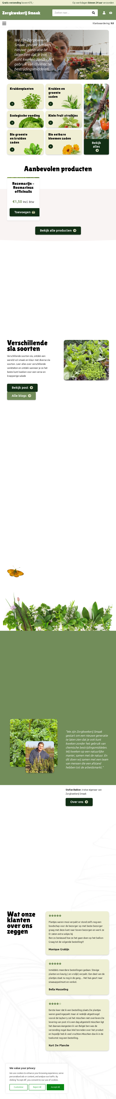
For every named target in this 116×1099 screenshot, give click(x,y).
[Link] (104, 13)
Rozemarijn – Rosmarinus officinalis (23, 187)
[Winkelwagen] (111, 12)
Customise (18, 1087)
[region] (37, 1078)
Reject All (37, 1087)
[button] (4, 23)
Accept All (55, 1087)
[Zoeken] (93, 13)
